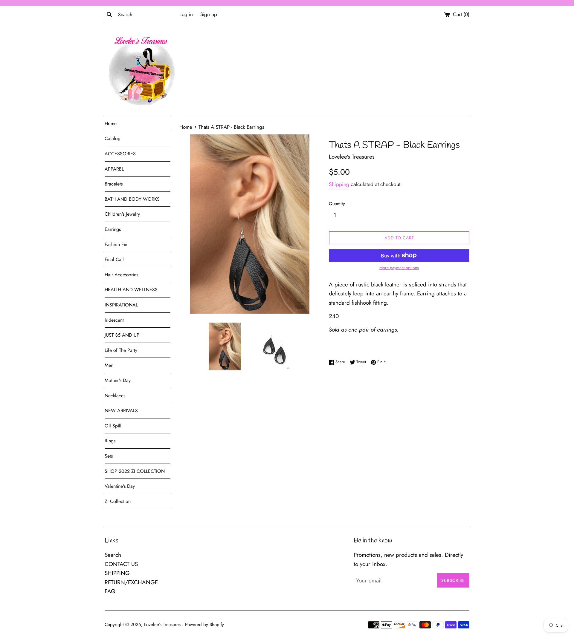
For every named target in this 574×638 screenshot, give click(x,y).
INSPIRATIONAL (121, 304)
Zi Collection (118, 501)
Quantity (337, 203)
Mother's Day (118, 380)
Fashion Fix (116, 244)
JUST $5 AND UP (122, 335)
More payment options (399, 268)
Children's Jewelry (122, 214)
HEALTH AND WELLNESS (131, 289)
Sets (109, 456)
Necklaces (115, 395)
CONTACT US (121, 564)
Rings (110, 440)
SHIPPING (117, 573)
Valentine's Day (120, 486)
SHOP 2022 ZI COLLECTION (135, 471)
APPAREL (114, 168)
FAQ (110, 591)
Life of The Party (121, 350)
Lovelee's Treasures (163, 624)
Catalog (112, 138)
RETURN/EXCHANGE (131, 582)
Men (109, 365)
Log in (186, 14)
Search (113, 555)
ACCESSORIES (120, 153)
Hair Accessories (121, 274)
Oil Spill (113, 425)
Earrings (113, 229)
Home (111, 123)
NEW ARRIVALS (121, 410)
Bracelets (114, 183)
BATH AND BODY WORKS (132, 199)
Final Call (114, 259)
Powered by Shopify (204, 624)
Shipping (339, 184)
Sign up (208, 14)
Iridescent (114, 320)
